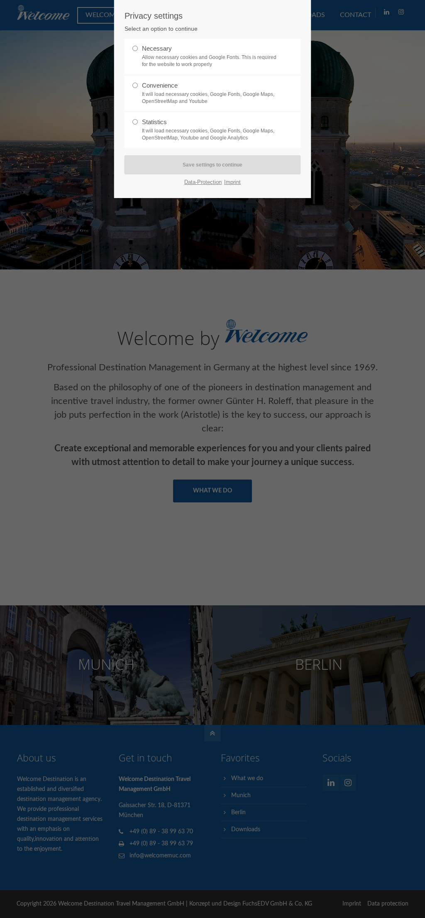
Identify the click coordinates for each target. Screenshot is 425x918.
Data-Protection (203, 182)
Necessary (209, 56)
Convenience (208, 93)
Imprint (232, 182)
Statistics (208, 129)
